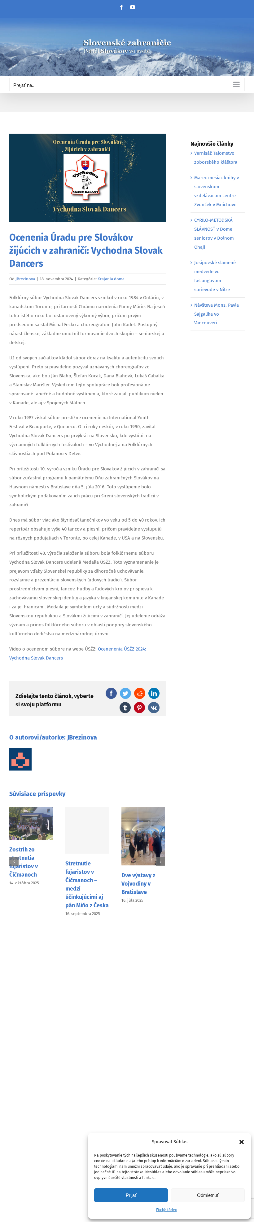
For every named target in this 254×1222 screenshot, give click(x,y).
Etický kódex (166, 1210)
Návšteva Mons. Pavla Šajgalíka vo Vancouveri (216, 314)
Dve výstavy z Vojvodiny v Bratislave (138, 883)
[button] (242, 1142)
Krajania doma (111, 279)
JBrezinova (25, 279)
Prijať (131, 1195)
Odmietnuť (208, 1195)
